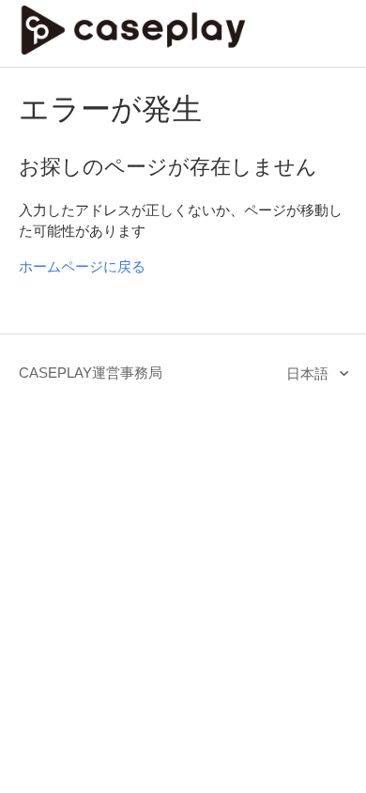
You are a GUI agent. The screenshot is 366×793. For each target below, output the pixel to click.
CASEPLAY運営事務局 (90, 373)
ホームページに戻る (82, 266)
